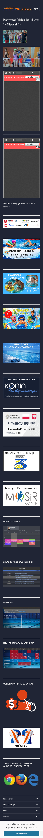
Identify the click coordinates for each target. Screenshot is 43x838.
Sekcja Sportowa (8, 799)
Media (5, 810)
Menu (36, 9)
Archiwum (6, 816)
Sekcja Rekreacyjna (9, 804)
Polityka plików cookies (30, 827)
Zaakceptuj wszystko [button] (21, 833)
